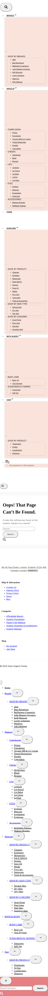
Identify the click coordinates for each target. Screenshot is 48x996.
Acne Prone (16, 320)
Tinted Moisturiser (19, 142)
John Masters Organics (21, 69)
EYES (12, 803)
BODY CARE (15, 924)
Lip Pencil (16, 171)
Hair (7, 952)
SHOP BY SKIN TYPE (20, 880)
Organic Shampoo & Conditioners (21, 626)
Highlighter (16, 155)
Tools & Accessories (19, 301)
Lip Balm (15, 174)
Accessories (15, 822)
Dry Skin (15, 310)
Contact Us (11, 587)
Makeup (8, 732)
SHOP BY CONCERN (19, 897)
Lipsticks (15, 168)
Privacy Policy (12, 593)
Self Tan (15, 393)
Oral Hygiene (17, 384)
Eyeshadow (16, 193)
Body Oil (15, 380)
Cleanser (15, 272)
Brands (8, 693)
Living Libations (18, 75)
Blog (8, 599)
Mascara (15, 190)
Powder (15, 145)
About (9, 596)
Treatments (16, 444)
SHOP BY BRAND (18, 701)
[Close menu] (1, 682)
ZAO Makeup (17, 82)
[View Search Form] (6, 7)
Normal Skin (17, 307)
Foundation (16, 136)
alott (14, 60)
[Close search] (6, 981)
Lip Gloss (15, 180)
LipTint (14, 177)
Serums (15, 285)
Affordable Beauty (14, 616)
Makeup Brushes (18, 203)
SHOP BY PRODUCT (19, 844)
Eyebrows (16, 196)
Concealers (16, 149)
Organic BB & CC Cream (21, 139)
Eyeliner (15, 187)
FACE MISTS (17, 282)
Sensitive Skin (17, 329)
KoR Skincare (17, 72)
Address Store (12, 590)
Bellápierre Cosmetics (20, 66)
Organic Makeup (14, 629)
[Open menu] (3, 486)
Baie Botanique (18, 63)
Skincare (9, 836)
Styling (15, 447)
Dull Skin (15, 326)
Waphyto (15, 79)
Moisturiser (16, 279)
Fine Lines (16, 323)
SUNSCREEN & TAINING (22, 938)
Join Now (10, 649)
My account (11, 646)
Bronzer (15, 161)
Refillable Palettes (19, 206)
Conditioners (17, 450)
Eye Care (15, 295)
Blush (14, 158)
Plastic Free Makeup (15, 622)
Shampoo (16, 453)
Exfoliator (15, 275)
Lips (11, 781)
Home (9, 212)
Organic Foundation (15, 619)
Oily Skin (15, 314)
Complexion (15, 740)
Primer (14, 133)
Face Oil (15, 288)
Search (40, 988)
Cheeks (12, 765)
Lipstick (18, 786)
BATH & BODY (12, 916)
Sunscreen (16, 298)
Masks (14, 291)
